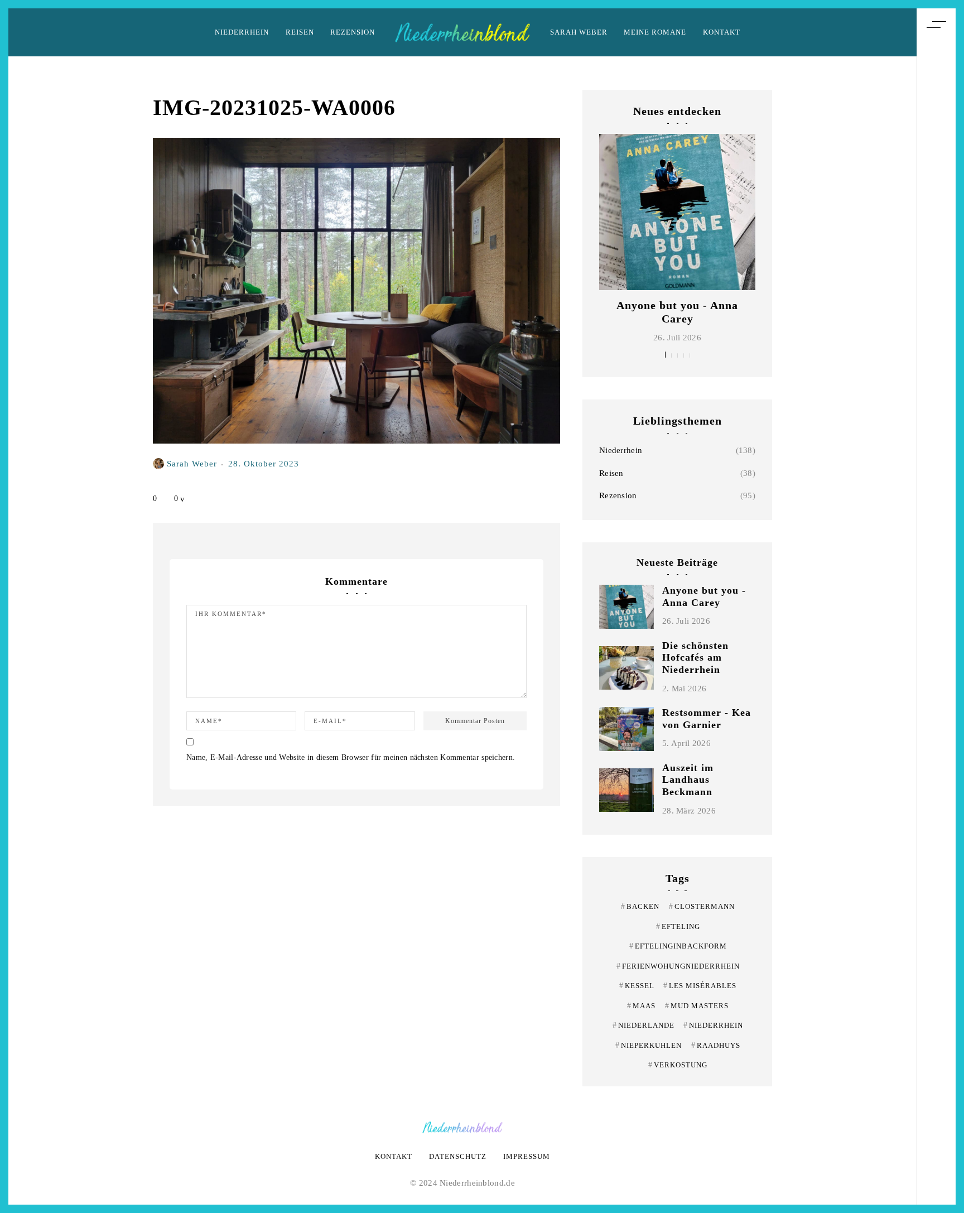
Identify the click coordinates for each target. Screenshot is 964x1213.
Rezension (352, 32)
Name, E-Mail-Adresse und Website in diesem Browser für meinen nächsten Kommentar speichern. (350, 757)
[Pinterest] (936, 579)
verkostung (677, 1065)
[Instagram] (936, 600)
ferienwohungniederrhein (678, 966)
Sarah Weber (579, 32)
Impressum (526, 1156)
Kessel (636, 985)
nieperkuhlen (648, 1045)
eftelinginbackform (678, 946)
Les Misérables (699, 985)
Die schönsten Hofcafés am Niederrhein (695, 657)
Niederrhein (242, 32)
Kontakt (721, 32)
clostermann (702, 906)
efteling (678, 926)
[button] (665, 355)
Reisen (300, 32)
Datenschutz (457, 1156)
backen (640, 906)
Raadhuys (715, 1045)
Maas (641, 1006)
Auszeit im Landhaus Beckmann (688, 779)
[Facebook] (936, 620)
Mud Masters (697, 1006)
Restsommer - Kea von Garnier (706, 718)
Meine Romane (655, 32)
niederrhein (713, 1025)
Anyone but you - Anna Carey (704, 596)
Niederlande (643, 1025)
